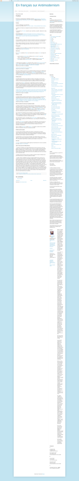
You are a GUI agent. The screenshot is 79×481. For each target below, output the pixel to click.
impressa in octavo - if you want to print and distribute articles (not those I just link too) (53, 244)
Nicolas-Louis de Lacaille (41, 62)
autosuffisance (53, 54)
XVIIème (33, 71)
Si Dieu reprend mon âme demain (56, 102)
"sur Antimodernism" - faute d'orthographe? (37, 11)
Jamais (52, 145)
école (51, 38)
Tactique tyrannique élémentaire (56, 123)
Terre (39, 56)
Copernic (25, 73)
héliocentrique (21, 73)
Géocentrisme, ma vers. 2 (55, 78)
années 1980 (22, 121)
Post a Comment (19, 178)
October (52, 77)
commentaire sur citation (54, 55)
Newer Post (18, 180)
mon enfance (52, 51)
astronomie (18, 52)
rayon (35, 56)
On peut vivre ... (53, 143)
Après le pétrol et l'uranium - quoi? (56, 144)
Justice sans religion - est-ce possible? (57, 89)
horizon (24, 82)
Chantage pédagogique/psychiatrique (56, 90)
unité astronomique (28, 59)
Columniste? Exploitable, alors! (55, 96)
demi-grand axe (40, 58)
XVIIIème (42, 71)
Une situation (53, 109)
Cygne (39, 110)
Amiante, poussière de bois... (55, 115)
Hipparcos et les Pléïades (24, 143)
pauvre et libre (53, 37)
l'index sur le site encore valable (56, 148)
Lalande (17, 63)
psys (51, 40)
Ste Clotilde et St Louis (54, 124)
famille (51, 39)
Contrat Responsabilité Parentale (56, 128)
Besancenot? (53, 88)
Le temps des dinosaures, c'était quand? (57, 83)
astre (40, 52)
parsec (20, 113)
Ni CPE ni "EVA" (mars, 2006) (55, 129)
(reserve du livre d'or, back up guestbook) (52, 251)
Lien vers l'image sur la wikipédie (23, 64)
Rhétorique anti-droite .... (55, 82)
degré (45, 114)
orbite (19, 59)
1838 (17, 74)
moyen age (52, 52)
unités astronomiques (39, 107)
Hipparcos (30, 126)
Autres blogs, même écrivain (23, 11)
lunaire (27, 62)
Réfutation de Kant (54, 136)
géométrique (34, 72)
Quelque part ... (53, 93)
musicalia (51, 248)
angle (27, 52)
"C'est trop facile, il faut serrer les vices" (57, 125)
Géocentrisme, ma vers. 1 (55, 79)
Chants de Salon (53, 97)
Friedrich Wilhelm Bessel (27, 74)
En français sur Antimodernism (37, 5)
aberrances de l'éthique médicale (55, 53)
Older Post (44, 180)
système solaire (25, 56)
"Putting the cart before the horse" (56, 118)
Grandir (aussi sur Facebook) (55, 108)
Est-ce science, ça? (54, 105)
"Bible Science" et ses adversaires (56, 135)
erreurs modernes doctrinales (55, 36)
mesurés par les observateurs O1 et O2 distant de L (24, 67)
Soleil (30, 107)
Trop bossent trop (53, 110)
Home (16, 11)
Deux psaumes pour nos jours (55, 130)
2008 (51, 76)
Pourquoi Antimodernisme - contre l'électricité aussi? (56, 141)
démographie (52, 56)
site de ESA (18, 142)
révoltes (52, 61)
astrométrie (24, 126)
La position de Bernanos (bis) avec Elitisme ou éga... (56, 104)
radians (32, 108)
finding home (52, 50)
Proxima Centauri (34, 117)
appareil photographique (25, 48)
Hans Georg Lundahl (52, 236)
